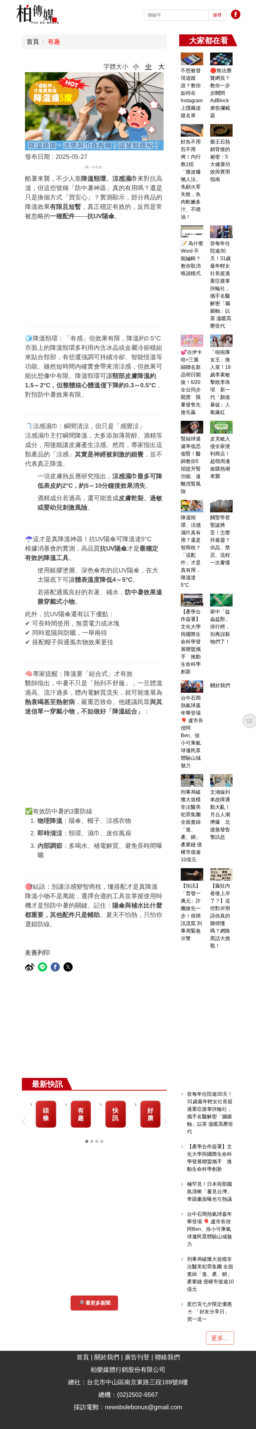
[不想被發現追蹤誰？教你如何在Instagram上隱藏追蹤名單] (192, 59)
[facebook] (56, 967)
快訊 (115, 1114)
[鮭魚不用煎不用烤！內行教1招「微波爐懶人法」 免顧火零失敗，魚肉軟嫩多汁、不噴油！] (192, 130)
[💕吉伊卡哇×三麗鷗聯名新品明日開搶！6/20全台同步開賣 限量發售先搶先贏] (192, 341)
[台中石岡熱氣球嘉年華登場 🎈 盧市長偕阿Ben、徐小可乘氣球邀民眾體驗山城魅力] (192, 686)
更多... (220, 1338)
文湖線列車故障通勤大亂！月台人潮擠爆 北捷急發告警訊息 (220, 814)
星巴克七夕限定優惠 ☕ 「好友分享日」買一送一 (209, 1311)
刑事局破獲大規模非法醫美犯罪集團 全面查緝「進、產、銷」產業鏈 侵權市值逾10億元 (210, 1274)
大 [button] (161, 66)
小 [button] (136, 66)
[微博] (30, 967)
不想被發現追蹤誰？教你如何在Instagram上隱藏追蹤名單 (192, 93)
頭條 (46, 1114)
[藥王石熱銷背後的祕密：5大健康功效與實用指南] (221, 130)
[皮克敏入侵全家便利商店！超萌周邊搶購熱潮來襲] (221, 427)
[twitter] (68, 967)
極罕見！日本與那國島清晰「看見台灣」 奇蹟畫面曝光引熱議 (209, 1191)
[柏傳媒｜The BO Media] (37, 14)
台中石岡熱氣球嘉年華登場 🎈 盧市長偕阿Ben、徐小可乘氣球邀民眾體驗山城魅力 (209, 1229)
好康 (150, 1114)
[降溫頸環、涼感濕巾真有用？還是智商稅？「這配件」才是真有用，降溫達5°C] (192, 506)
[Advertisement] (128, 267)
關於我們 (220, 685)
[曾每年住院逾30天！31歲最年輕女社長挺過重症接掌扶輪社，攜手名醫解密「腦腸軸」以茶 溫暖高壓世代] (221, 231)
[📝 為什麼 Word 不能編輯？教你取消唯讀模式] (192, 231)
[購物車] (250, 721)
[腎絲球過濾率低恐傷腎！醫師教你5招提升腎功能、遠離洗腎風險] (192, 427)
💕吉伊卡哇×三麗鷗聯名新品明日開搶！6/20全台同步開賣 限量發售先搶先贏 (191, 382)
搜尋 (217, 15)
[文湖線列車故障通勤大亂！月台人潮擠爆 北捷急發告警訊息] (221, 780)
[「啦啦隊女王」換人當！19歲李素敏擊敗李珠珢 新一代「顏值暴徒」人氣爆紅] (221, 341)
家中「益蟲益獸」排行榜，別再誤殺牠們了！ (220, 626)
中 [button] (148, 66)
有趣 (54, 41)
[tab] (86, 1141)
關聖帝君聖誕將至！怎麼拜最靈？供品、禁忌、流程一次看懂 (220, 540)
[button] (25, 1121)
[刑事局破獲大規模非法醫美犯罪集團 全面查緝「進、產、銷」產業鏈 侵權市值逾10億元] (192, 780)
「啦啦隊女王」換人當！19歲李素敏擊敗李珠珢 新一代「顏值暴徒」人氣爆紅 (220, 382)
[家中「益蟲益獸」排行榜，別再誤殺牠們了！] (221, 600)
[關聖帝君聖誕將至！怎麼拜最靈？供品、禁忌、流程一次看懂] (221, 506)
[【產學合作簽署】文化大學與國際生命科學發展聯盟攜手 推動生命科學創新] (192, 600)
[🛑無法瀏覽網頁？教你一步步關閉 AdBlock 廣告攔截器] (221, 59)
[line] (43, 967)
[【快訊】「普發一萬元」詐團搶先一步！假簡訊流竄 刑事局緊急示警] (192, 874)
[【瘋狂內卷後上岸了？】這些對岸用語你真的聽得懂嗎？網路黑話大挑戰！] (221, 874)
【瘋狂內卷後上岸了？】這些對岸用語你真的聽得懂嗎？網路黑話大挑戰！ (220, 915)
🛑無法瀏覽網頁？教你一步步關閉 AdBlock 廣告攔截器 (220, 93)
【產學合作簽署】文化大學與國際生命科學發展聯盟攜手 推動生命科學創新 (191, 641)
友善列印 (37, 952)
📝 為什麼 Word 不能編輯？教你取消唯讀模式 (192, 258)
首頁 (33, 41)
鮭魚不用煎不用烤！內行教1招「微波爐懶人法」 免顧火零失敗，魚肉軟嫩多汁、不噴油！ (191, 179)
